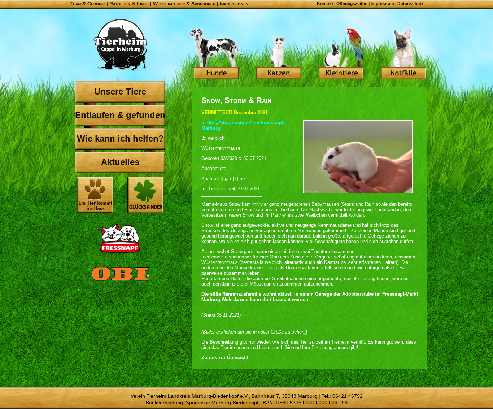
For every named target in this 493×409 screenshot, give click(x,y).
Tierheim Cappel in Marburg (120, 45)
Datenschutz (410, 3)
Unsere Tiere (120, 91)
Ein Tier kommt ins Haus (95, 195)
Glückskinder (145, 196)
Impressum (382, 3)
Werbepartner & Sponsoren (184, 3)
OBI (120, 281)
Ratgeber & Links (129, 3)
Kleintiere (341, 54)
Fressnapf (120, 238)
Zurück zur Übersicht (224, 357)
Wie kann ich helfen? (120, 138)
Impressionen (234, 3)
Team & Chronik (87, 3)
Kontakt (325, 3)
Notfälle (403, 54)
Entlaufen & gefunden (120, 115)
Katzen (279, 54)
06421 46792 (347, 396)
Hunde (216, 54)
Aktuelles (120, 162)
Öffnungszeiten (351, 3)
